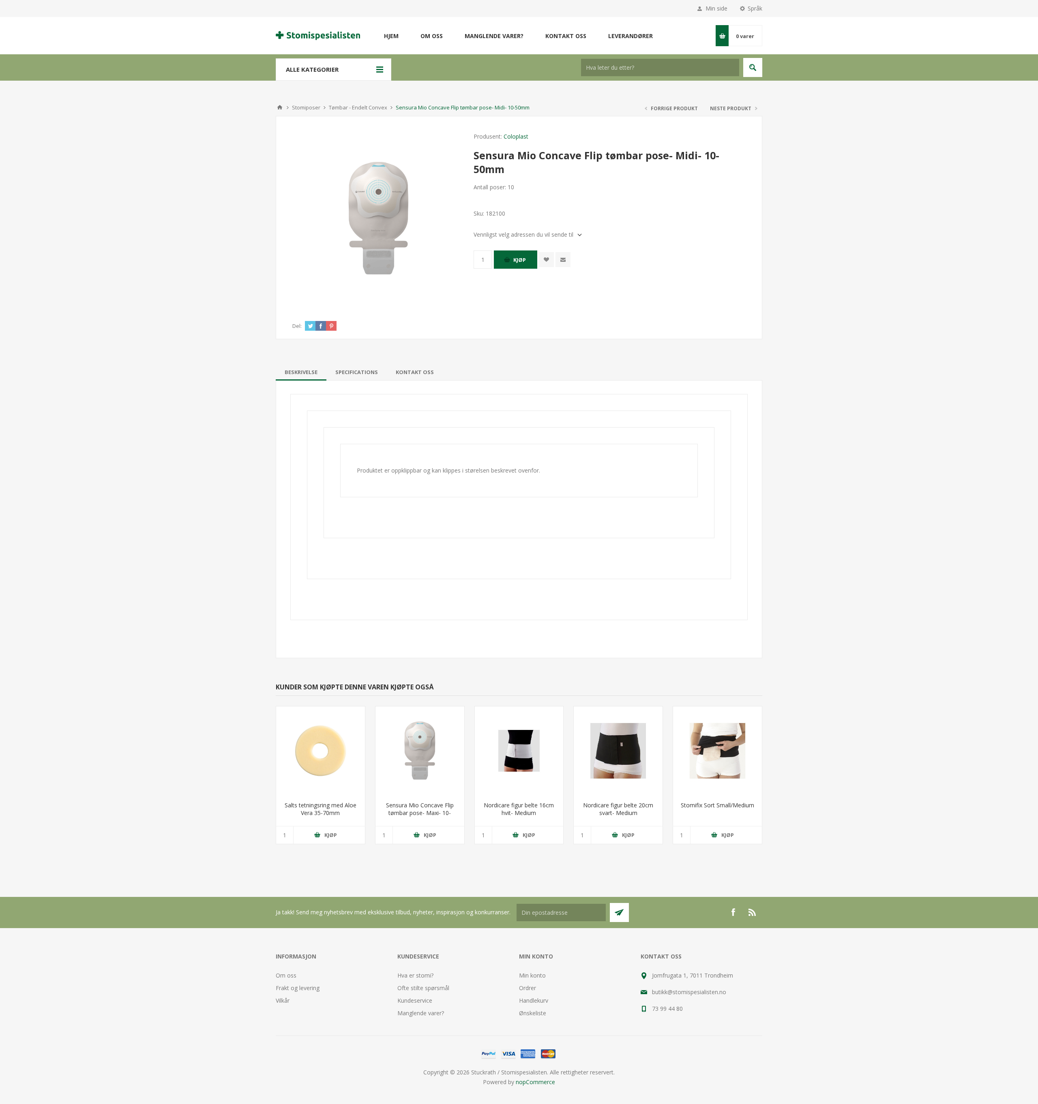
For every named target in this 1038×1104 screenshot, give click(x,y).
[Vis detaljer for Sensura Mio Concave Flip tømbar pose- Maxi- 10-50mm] (419, 750)
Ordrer (527, 988)
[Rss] (752, 912)
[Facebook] (733, 912)
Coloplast (516, 136)
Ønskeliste (532, 1013)
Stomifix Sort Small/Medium (717, 805)
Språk (755, 8)
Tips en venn (562, 259)
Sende (619, 912)
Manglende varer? (420, 1013)
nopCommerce (535, 1082)
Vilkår (283, 1000)
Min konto (532, 975)
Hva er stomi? (415, 975)
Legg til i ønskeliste (546, 259)
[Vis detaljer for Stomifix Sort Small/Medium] (717, 750)
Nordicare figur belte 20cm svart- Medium (618, 809)
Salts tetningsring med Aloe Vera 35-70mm (320, 809)
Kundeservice (414, 1000)
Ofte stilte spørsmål (423, 988)
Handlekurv (533, 1000)
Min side (716, 8)
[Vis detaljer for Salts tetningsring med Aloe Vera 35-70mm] (320, 750)
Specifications (356, 372)
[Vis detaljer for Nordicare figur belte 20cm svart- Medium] (618, 750)
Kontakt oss (415, 372)
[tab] (301, 372)
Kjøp (519, 259)
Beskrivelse (301, 372)
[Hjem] (280, 107)
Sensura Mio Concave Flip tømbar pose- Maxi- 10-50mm (420, 812)
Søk (752, 67)
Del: (297, 325)
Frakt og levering (298, 988)
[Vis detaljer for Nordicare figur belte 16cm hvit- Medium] (519, 750)
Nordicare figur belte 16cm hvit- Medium (519, 809)
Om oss (286, 975)
